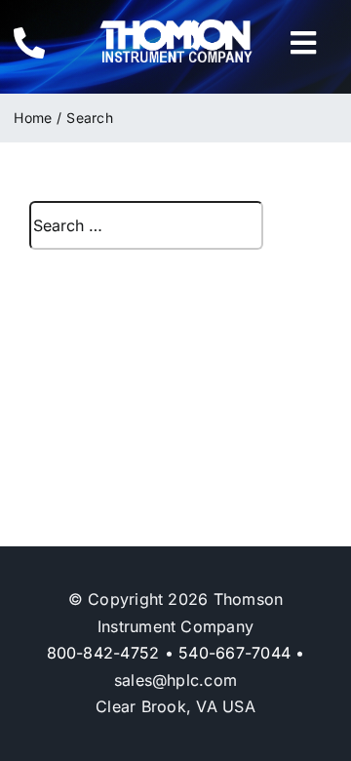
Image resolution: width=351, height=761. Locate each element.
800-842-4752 (103, 652)
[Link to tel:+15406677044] (41, 43)
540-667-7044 (234, 652)
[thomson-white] (176, 26)
